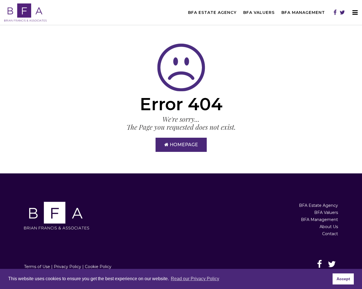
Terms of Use (37, 266)
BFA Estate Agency (318, 205)
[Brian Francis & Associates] (25, 12)
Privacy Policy (67, 266)
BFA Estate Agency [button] (212, 12)
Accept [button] (343, 279)
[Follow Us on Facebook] (335, 12)
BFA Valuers (326, 212)
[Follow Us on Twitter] (342, 12)
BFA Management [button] (303, 12)
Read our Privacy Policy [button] (195, 278)
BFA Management (319, 219)
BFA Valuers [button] (259, 12)
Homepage (183, 144)
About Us (329, 226)
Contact (330, 233)
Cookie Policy (98, 266)
